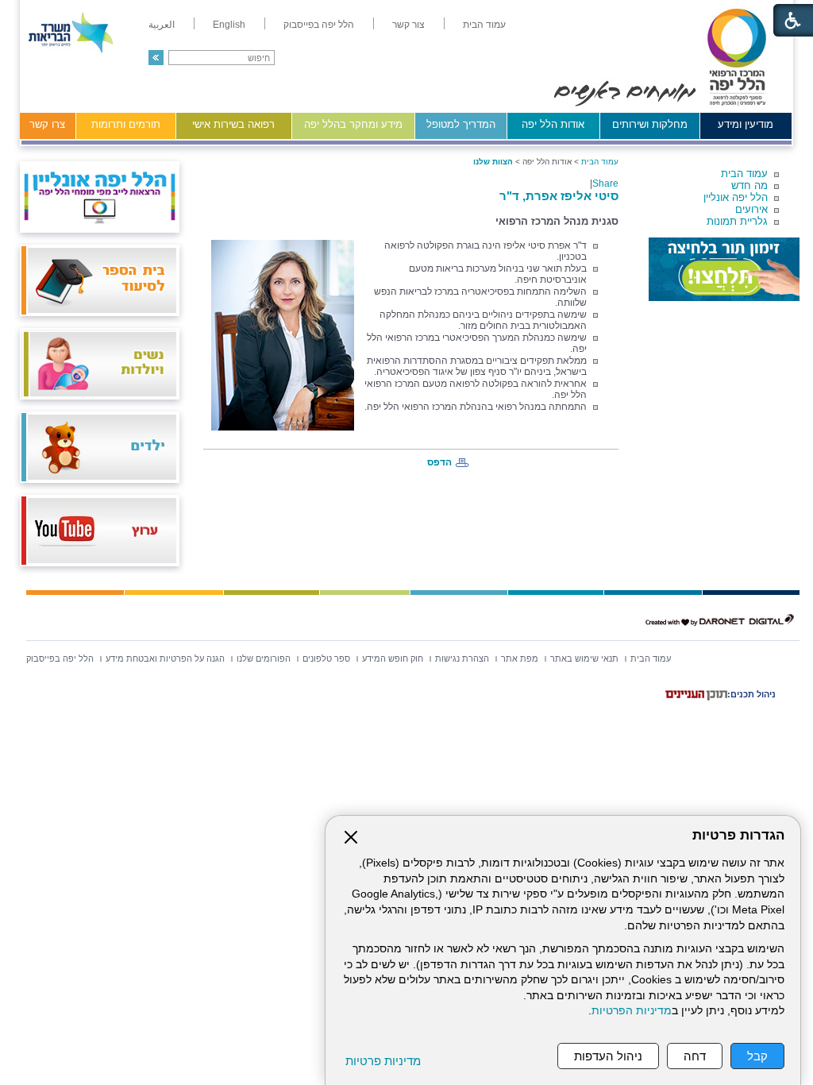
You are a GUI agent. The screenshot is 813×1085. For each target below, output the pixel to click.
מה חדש (749, 185)
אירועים (751, 209)
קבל (757, 1056)
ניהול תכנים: (751, 694)
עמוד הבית (744, 174)
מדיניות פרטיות (383, 1061)
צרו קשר (47, 124)
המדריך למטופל (460, 124)
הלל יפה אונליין (735, 197)
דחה (695, 1056)
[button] (156, 57)
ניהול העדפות (608, 1056)
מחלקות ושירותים (650, 124)
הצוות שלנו (493, 161)
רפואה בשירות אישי (233, 124)
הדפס (439, 462)
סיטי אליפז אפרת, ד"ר (558, 196)
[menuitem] (484, 24)
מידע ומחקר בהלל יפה (353, 124)
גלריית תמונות (737, 221)
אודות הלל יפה (553, 124)
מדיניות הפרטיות (631, 1011)
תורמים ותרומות (125, 124)
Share (605, 183)
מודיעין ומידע (745, 124)
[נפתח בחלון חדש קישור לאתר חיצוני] (724, 269)
